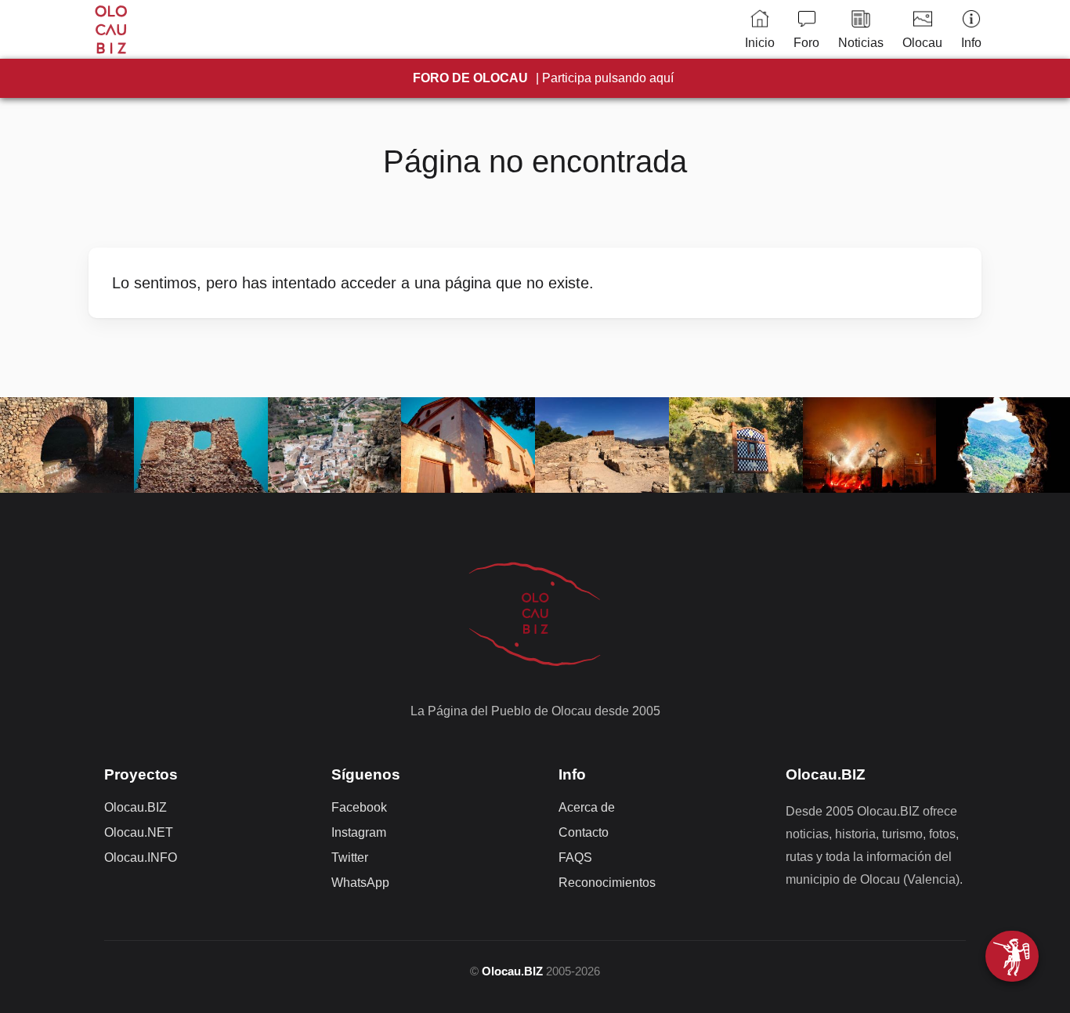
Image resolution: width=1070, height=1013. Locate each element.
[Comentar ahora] (1012, 956)
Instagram (358, 832)
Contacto (583, 832)
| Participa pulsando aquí (543, 78)
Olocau (922, 42)
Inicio (760, 42)
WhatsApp (360, 882)
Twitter (349, 857)
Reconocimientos (607, 882)
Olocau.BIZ (135, 807)
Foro (806, 42)
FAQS (575, 857)
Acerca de (586, 807)
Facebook (359, 807)
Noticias (861, 42)
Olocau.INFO (140, 857)
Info (971, 42)
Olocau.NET (138, 832)
